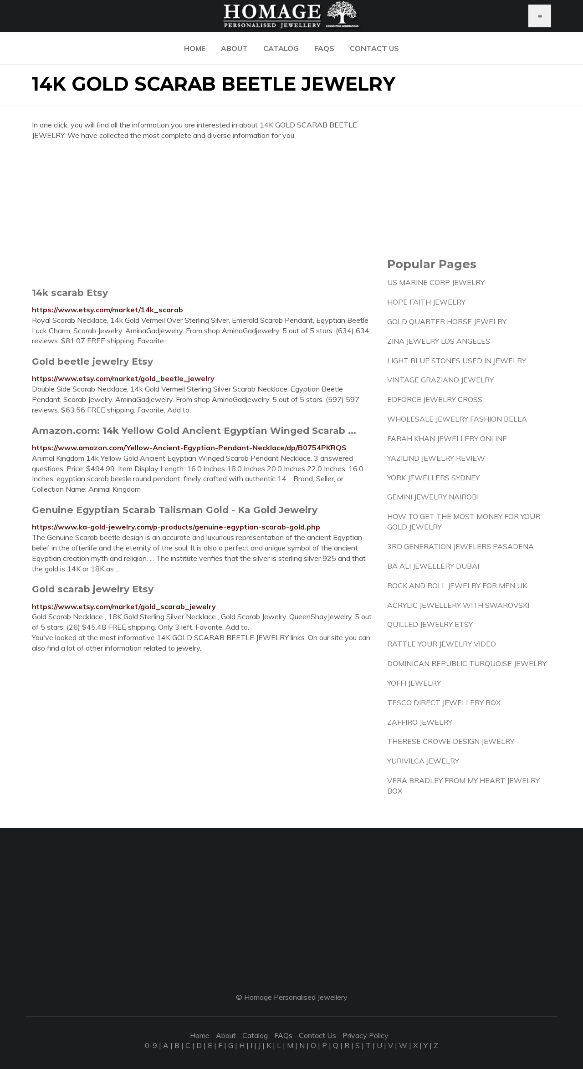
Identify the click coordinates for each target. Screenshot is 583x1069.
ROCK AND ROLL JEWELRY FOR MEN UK (457, 585)
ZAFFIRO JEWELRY (419, 722)
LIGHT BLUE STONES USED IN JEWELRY (456, 360)
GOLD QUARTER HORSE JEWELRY (446, 321)
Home (194, 48)
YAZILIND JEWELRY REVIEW (436, 458)
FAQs (324, 48)
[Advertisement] (202, 213)
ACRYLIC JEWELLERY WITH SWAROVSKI (458, 605)
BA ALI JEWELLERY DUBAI (433, 565)
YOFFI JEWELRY (414, 682)
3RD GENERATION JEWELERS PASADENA (460, 546)
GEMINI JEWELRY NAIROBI (433, 496)
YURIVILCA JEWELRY (423, 760)
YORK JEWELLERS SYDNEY (433, 477)
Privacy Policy (366, 1035)
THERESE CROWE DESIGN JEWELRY (450, 741)
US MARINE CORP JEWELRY (436, 282)
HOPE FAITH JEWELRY (426, 301)
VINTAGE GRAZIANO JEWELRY (440, 379)
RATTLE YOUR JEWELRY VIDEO (441, 643)
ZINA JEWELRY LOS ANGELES (438, 341)
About (234, 48)
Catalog (281, 48)
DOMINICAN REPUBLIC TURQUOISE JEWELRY (467, 663)
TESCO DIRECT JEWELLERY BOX (444, 702)
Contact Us (374, 48)
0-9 (151, 1045)
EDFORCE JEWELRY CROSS (434, 399)
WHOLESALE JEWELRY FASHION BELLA (457, 418)
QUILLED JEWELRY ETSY (430, 624)
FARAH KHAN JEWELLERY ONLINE (447, 438)
